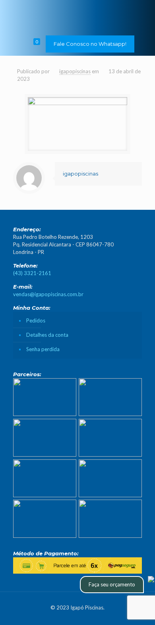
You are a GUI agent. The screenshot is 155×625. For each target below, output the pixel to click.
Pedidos (35, 320)
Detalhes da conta (47, 335)
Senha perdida (43, 349)
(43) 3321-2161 (32, 273)
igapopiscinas (75, 71)
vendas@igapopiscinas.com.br (48, 294)
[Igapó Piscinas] (77, 16)
